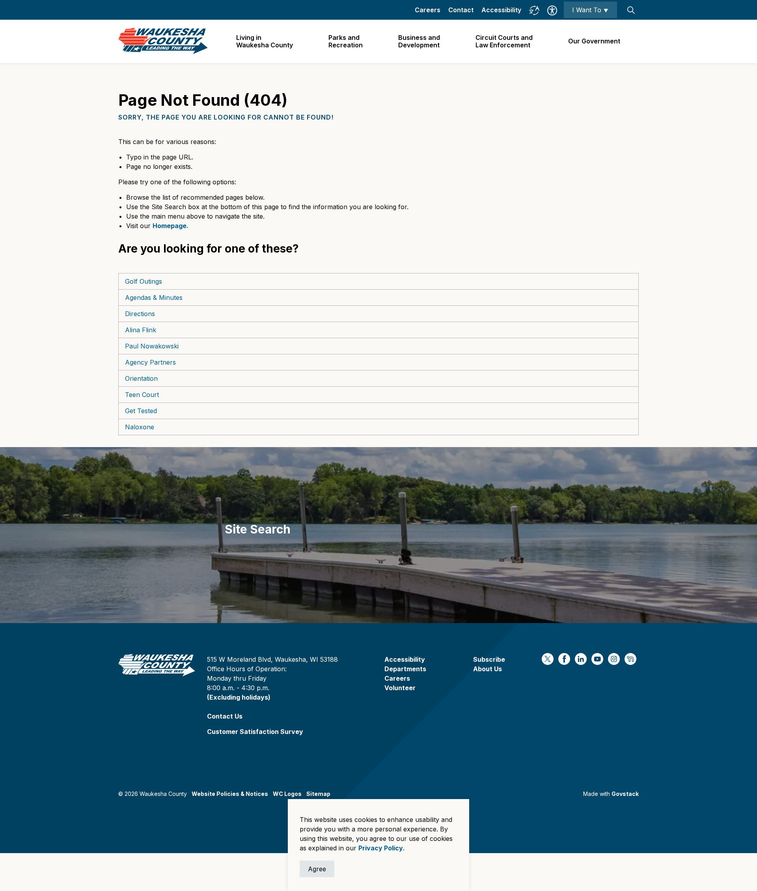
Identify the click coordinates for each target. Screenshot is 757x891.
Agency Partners (150, 362)
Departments (405, 669)
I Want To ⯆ (590, 10)
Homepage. (170, 226)
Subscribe (489, 659)
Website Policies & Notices (230, 793)
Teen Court (142, 395)
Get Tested (141, 411)
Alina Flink (140, 330)
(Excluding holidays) (238, 697)
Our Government (594, 41)
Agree (317, 869)
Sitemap (318, 793)
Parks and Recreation (345, 41)
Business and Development (419, 41)
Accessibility (501, 10)
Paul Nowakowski (152, 346)
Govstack (625, 793)
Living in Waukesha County (264, 41)
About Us (487, 669)
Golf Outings (143, 281)
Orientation (141, 378)
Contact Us (224, 716)
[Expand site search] (631, 10)
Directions (140, 314)
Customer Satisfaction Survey (255, 732)
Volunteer (400, 688)
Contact (461, 10)
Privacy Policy (380, 848)
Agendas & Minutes (154, 297)
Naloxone (139, 427)
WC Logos (287, 793)
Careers (427, 10)
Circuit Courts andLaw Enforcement (504, 41)
